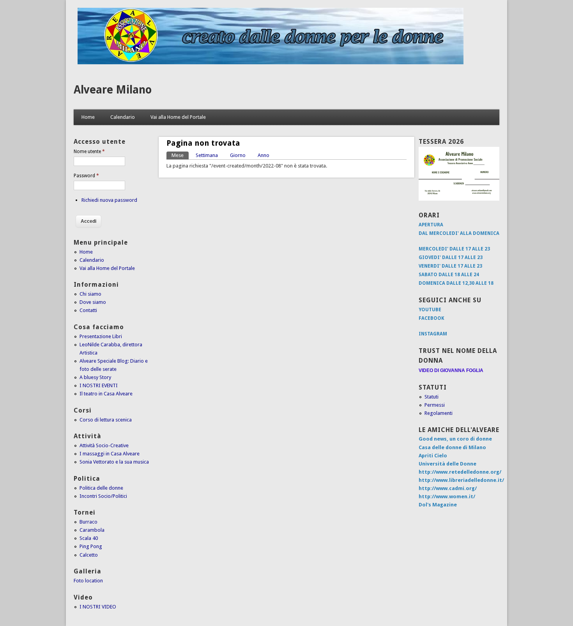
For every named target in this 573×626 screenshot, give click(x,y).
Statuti (431, 397)
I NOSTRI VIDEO (98, 607)
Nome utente (89, 151)
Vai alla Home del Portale (178, 117)
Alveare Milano (113, 89)
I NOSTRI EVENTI (99, 385)
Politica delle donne (101, 488)
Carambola (92, 530)
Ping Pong (91, 546)
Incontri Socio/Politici (103, 496)
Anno (263, 155)
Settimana (207, 155)
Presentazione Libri (101, 336)
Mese (180, 155)
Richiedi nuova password (109, 200)
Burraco (88, 522)
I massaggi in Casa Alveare (110, 454)
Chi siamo (90, 294)
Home (88, 117)
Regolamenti (438, 413)
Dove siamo (93, 302)
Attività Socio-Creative (104, 445)
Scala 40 (89, 538)
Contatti (88, 310)
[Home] (270, 62)
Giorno (238, 155)
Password (86, 175)
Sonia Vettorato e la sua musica (114, 462)
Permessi (434, 405)
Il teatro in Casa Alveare (106, 394)
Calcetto (89, 555)
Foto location (88, 581)
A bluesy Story (95, 377)
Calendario (122, 117)
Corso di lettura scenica (106, 420)
